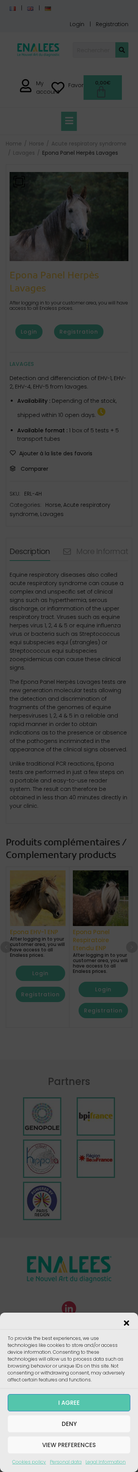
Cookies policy (29, 1462)
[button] (126, 1322)
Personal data (66, 1462)
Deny (69, 1424)
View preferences (69, 1445)
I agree (69, 1403)
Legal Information (105, 1462)
